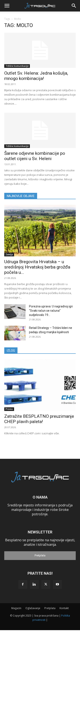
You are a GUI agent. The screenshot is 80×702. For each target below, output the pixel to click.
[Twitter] (46, 584)
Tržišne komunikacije (17, 65)
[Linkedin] (34, 584)
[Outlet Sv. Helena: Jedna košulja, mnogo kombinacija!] (40, 50)
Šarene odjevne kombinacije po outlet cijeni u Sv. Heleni (34, 156)
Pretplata (40, 555)
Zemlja (9, 254)
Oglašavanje (32, 608)
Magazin (16, 608)
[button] (7, 5)
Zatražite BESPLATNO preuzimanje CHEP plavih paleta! (39, 419)
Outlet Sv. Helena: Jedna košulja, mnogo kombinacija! (36, 76)
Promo (9, 409)
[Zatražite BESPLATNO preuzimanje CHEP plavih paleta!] (40, 385)
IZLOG (11, 350)
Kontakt (64, 608)
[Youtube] (57, 584)
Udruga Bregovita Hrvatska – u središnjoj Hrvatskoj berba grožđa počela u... (37, 267)
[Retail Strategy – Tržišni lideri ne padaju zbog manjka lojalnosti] (15, 333)
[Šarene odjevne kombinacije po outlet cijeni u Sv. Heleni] (40, 130)
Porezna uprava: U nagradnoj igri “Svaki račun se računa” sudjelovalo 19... (51, 311)
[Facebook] (23, 584)
